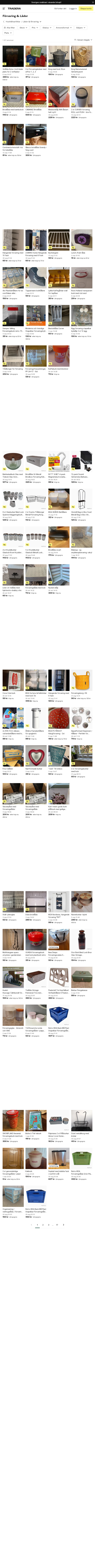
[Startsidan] (14, 8)
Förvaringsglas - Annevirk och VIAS (13, 1029)
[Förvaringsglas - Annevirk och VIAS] (13, 1015)
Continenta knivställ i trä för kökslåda (13, 148)
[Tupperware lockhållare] (36, 277)
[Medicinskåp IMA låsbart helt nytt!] (59, 96)
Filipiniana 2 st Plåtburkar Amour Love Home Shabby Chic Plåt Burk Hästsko (58, 1134)
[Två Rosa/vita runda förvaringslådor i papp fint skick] (36, 1015)
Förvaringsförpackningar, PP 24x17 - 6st (35, 370)
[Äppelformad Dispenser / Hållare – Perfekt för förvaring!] (81, 718)
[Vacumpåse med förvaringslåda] (36, 793)
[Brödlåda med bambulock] (13, 96)
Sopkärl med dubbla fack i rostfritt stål (58, 1172)
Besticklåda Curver (56, 328)
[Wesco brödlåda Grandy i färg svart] (36, 134)
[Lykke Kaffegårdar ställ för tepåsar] (59, 277)
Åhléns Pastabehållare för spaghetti (34, 732)
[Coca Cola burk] (13, 680)
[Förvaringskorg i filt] (81, 680)
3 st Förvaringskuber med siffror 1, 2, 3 (35, 70)
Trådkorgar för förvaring (13, 369)
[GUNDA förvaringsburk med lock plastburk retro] (36, 939)
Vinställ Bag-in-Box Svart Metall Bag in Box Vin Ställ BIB (81, 513)
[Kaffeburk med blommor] (59, 356)
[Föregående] (32, 1225)
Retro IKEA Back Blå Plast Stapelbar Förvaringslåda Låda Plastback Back (35, 1210)
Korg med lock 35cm (56, 69)
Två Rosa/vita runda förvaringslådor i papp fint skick (34, 1029)
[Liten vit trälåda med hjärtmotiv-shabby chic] (13, 575)
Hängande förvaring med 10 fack (13, 254)
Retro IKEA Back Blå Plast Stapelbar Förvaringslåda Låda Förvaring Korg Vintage (58, 1029)
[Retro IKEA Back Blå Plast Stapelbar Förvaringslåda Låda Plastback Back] (36, 1196)
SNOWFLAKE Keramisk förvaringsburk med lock (13, 1134)
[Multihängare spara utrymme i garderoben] (13, 939)
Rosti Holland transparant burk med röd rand (81, 292)
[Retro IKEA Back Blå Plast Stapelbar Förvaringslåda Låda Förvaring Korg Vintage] (59, 1015)
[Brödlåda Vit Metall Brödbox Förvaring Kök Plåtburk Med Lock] (36, 461)
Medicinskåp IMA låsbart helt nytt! (58, 110)
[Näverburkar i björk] (81, 901)
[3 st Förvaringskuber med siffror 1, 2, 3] (36, 56)
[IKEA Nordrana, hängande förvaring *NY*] (59, 901)
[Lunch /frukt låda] (81, 240)
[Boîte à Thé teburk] (36, 1120)
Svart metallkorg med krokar (80, 1134)
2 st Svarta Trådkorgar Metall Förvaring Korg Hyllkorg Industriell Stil (34, 513)
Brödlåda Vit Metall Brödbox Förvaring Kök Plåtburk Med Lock (34, 475)
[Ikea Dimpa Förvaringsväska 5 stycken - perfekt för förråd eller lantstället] (59, 939)
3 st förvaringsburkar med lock (79, 770)
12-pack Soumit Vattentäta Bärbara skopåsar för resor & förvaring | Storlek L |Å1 (81, 475)
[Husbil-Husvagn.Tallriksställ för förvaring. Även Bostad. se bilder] (13, 977)
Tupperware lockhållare (35, 291)
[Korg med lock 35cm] (59, 56)
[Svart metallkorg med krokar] (81, 1120)
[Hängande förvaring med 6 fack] (59, 680)
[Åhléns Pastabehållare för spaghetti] (36, 718)
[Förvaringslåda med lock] (36, 575)
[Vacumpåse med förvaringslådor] (13, 793)
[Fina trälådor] (13, 756)
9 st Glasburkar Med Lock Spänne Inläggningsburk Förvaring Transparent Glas (13, 513)
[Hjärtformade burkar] (36, 756)
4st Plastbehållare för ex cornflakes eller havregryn (13, 292)
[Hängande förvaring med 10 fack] (13, 240)
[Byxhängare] (59, 240)
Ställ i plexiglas (9, 914)
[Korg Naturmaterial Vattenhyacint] (81, 56)
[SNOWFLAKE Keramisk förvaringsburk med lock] (13, 1120)
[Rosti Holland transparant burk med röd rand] (81, 277)
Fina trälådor (8, 769)
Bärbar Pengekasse (79, 990)
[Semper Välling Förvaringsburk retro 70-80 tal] (13, 315)
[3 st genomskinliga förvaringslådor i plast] (13, 1158)
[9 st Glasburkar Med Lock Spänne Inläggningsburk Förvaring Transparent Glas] (13, 499)
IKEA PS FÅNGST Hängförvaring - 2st (56, 732)
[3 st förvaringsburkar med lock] (81, 756)
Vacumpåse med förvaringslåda (32, 807)
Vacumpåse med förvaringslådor (9, 807)
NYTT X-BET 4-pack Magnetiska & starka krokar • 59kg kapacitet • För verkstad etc (59, 475)
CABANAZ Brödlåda (33, 109)
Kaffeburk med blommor (58, 369)
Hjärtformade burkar (33, 769)
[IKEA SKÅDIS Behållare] (59, 499)
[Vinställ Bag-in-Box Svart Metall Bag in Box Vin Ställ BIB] (81, 499)
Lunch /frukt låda (78, 253)
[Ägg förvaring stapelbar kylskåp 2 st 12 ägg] (81, 315)
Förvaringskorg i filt (79, 693)
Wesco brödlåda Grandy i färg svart (35, 148)
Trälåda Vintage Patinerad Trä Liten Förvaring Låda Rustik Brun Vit (34, 991)
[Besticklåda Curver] (59, 315)
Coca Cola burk (9, 693)
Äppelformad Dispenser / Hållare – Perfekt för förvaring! (81, 732)
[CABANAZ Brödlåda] (36, 96)
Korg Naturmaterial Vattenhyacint (79, 70)
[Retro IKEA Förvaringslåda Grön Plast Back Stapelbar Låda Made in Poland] (81, 1158)
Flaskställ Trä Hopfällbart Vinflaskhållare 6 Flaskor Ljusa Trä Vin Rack (58, 991)
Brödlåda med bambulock (13, 109)
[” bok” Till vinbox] (59, 756)
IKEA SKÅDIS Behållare (57, 512)
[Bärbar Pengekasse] (81, 977)
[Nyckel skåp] (59, 575)
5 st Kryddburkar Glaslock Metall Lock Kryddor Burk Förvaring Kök (34, 551)
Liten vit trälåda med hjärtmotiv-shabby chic (12, 589)
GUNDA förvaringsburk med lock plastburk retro (35, 953)
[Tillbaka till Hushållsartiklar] (4, 22)
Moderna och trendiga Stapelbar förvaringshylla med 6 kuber (35, 329)
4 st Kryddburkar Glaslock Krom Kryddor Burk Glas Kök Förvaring (12, 551)
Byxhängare (53, 253)
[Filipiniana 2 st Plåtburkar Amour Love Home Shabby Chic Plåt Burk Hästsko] (59, 1120)
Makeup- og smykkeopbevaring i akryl (81, 551)
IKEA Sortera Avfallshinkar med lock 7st (36, 694)
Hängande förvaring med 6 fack (58, 694)
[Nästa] (63, 1225)
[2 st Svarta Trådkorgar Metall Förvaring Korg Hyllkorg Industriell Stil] (36, 499)
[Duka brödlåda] (36, 901)
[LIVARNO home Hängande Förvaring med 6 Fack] (36, 240)
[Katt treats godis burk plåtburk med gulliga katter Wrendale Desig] (59, 793)
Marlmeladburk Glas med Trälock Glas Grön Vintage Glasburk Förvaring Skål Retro (13, 475)
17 (57, 1225)
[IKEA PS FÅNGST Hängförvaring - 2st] (59, 718)
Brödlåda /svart (54, 550)
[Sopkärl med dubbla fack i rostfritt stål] (59, 1158)
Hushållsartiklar (13, 22)
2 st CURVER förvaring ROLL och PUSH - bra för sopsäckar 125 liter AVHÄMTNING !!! (81, 110)
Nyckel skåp (53, 588)
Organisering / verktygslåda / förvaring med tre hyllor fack (13, 1210)
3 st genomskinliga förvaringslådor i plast (12, 1172)
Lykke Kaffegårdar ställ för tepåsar (57, 292)
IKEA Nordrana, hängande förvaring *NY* (58, 915)
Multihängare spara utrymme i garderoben (12, 953)
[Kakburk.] (36, 1158)
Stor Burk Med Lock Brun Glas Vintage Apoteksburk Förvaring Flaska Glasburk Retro (81, 953)
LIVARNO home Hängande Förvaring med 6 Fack (36, 254)
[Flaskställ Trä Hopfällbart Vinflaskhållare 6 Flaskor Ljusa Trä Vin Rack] (59, 977)
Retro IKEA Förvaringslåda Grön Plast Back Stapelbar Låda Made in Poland (81, 1172)
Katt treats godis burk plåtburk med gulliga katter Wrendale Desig (57, 807)
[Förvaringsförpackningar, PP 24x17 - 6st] (36, 356)
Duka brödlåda (31, 914)
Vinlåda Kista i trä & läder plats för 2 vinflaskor (13, 70)
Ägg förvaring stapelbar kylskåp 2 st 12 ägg (81, 329)
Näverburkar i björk (79, 914)
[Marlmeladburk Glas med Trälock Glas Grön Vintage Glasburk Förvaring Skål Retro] (13, 461)
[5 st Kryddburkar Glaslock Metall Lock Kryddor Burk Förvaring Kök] (36, 537)
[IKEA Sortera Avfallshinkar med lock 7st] (36, 680)
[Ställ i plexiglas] (13, 901)
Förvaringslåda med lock (35, 588)
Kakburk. (29, 1171)
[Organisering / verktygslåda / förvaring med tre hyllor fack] (13, 1196)
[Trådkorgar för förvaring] (13, 356)
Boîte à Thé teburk (33, 1133)
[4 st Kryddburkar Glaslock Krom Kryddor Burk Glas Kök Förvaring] (13, 537)
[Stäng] (93, 2)
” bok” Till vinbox (55, 769)
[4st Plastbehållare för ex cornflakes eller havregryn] (13, 277)
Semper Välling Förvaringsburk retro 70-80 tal (13, 329)
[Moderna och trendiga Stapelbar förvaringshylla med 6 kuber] (36, 315)
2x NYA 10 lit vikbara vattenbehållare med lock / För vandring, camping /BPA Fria (13, 732)
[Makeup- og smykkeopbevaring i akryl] (81, 537)
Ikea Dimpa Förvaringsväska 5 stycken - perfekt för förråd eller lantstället (57, 953)
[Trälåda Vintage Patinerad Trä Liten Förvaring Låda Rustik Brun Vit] (36, 977)
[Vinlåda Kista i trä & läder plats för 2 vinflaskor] (13, 56)
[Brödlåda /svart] (59, 537)
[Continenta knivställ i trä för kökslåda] (13, 134)
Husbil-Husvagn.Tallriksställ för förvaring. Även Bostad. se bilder (12, 991)
